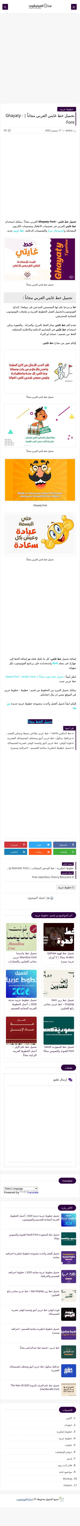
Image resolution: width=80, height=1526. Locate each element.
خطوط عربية (66, 109)
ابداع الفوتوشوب (24, 1499)
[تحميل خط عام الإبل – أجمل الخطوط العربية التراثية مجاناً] (21, 1031)
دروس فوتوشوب (63, 1451)
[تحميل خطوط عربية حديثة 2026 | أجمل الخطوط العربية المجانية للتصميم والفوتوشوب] (21, 984)
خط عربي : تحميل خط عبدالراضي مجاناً (39, 1347)
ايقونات (68, 1425)
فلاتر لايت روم (65, 1465)
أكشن (69, 1418)
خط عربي (18, 230)
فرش (69, 1458)
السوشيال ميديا (56, 230)
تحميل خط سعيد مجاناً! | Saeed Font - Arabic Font (35, 676)
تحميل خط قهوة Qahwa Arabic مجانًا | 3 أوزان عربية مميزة (60, 957)
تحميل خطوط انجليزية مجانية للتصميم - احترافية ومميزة (41, 747)
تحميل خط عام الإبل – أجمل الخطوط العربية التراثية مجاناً (25, 1051)
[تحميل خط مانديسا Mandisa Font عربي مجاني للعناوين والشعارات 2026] (21, 937)
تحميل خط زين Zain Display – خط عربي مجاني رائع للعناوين (59, 1004)
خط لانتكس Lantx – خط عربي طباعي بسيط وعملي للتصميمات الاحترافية (39, 733)
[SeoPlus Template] (61, 1499)
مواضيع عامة (65, 1472)
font (55, 663)
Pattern (68, 1485)
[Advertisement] (40, 60)
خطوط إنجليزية (64, 1431)
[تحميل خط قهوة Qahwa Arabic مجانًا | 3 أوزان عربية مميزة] (59, 937)
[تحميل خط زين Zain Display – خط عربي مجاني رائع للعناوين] (59, 984)
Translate (32, 1192)
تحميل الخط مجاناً (40, 721)
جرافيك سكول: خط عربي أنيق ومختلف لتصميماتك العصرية (39, 738)
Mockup (67, 1478)
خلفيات (68, 1445)
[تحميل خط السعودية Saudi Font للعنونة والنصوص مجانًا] (59, 1031)
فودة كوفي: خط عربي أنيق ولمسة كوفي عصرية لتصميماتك (39, 743)
